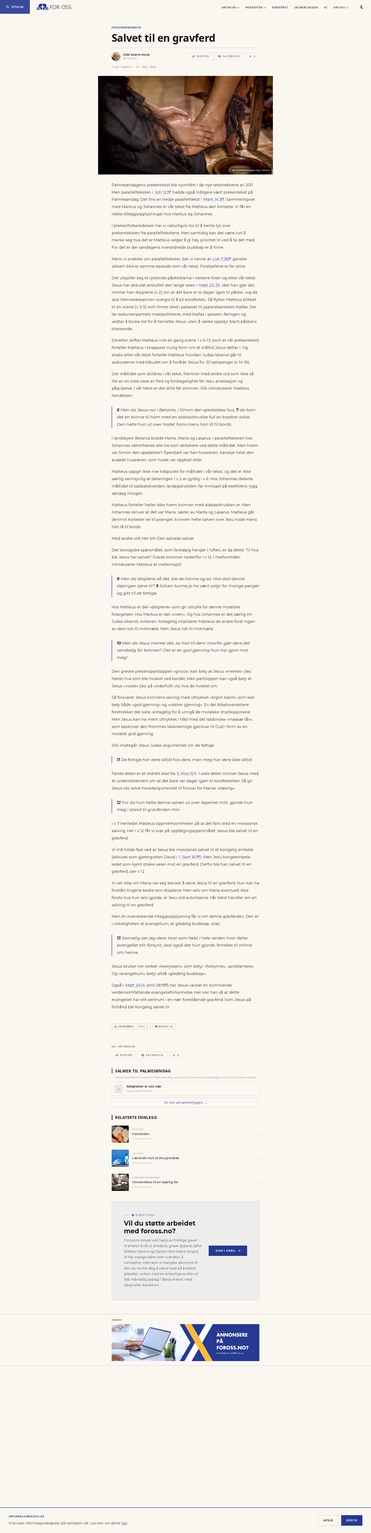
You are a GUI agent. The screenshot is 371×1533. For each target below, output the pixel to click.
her (125, 1523)
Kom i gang (226, 1250)
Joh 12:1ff (163, 192)
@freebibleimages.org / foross (250, 170)
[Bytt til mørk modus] (362, 7)
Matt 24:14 (135, 985)
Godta (351, 1520)
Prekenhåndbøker (126, 27)
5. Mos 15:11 (186, 773)
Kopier (203, 56)
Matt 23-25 (209, 285)
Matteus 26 (166, 1026)
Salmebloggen (306, 7)
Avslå (328, 1520)
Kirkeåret (280, 7)
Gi (325, 7)
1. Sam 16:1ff (189, 857)
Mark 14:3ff (214, 199)
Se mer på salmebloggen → (185, 1102)
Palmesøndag (133, 1026)
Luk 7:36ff (222, 259)
